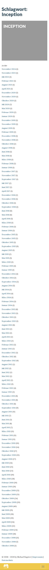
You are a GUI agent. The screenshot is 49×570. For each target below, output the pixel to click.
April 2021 (6, 89)
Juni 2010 (6, 467)
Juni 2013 (5, 329)
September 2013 (9, 321)
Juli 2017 (5, 183)
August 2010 (7, 459)
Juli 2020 (5, 104)
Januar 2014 (7, 305)
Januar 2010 (7, 486)
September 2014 (9, 282)
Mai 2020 (6, 108)
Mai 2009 (6, 518)
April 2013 (6, 337)
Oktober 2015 (7, 242)
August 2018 (7, 148)
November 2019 (8, 124)
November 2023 (9, 73)
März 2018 (6, 159)
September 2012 (9, 360)
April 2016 (6, 218)
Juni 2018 (5, 152)
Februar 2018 (7, 163)
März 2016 (6, 222)
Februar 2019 (7, 132)
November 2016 (8, 199)
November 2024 (9, 69)
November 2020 (9, 96)
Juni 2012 (5, 372)
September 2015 (9, 246)
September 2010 (9, 455)
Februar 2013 (7, 345)
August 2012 (7, 364)
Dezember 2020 (9, 92)
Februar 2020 (8, 112)
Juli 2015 (5, 254)
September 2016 (9, 207)
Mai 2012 (5, 376)
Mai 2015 (5, 258)
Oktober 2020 (8, 100)
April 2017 (6, 191)
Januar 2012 (7, 392)
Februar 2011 (7, 435)
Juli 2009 (5, 510)
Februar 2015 (7, 266)
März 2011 (6, 431)
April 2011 (6, 427)
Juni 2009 (6, 514)
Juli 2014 (5, 289)
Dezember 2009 (9, 490)
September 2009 (9, 502)
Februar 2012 (7, 388)
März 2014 (6, 297)
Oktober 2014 (8, 278)
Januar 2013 (7, 349)
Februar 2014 (7, 301)
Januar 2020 (7, 116)
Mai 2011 (5, 423)
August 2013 (7, 325)
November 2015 (8, 238)
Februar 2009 (8, 530)
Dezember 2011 (8, 396)
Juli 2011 (5, 415)
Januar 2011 (7, 439)
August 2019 (7, 128)
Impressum (38, 557)
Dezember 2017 (8, 171)
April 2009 (6, 522)
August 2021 (7, 85)
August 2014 (7, 285)
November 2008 (9, 542)
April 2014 (6, 293)
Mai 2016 (5, 215)
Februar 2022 (7, 81)
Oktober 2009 (8, 498)
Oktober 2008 (8, 545)
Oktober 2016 (7, 203)
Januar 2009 (7, 534)
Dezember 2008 (9, 538)
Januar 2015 (7, 270)
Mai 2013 (5, 333)
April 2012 (6, 380)
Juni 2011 (5, 419)
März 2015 (6, 262)
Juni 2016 (5, 211)
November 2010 (8, 447)
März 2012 (6, 384)
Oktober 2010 (8, 451)
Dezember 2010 (8, 443)
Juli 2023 (5, 77)
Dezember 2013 (8, 309)
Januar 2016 (7, 230)
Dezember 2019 (8, 120)
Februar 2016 (7, 226)
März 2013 (6, 341)
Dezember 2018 (8, 136)
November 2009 (9, 494)
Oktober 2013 (7, 317)
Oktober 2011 (7, 404)
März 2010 (6, 479)
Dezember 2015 (8, 234)
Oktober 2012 (7, 356)
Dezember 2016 (8, 195)
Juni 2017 (5, 187)
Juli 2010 (5, 463)
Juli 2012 (5, 368)
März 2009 (6, 526)
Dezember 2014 (8, 274)
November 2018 (8, 140)
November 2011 (8, 400)
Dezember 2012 (8, 352)
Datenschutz (7, 560)
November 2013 (8, 313)
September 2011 (9, 408)
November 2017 (8, 175)
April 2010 (6, 475)
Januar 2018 (7, 167)
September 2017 (9, 179)
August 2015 (7, 250)
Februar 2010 (7, 482)
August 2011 (7, 411)
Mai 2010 (5, 471)
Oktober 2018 (7, 144)
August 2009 (7, 506)
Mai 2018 (5, 156)
